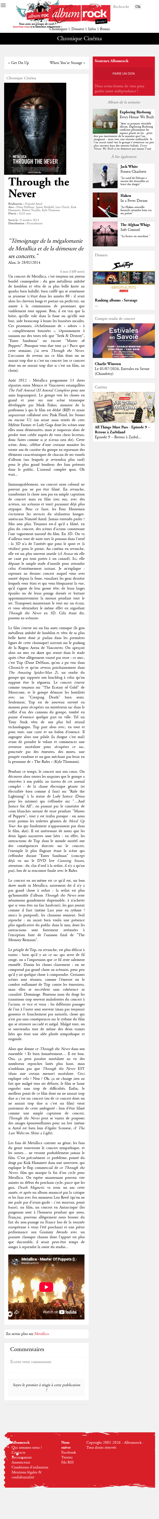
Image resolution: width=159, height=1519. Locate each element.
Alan (12, 262)
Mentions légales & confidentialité (27, 1475)
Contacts (18, 1452)
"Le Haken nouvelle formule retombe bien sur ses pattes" (136, 210)
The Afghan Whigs (135, 224)
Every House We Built (137, 117)
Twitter (67, 1457)
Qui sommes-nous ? (27, 1447)
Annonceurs (21, 1462)
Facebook (68, 1452)
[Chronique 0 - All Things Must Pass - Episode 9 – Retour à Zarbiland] (124, 411)
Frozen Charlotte (133, 171)
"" (124, 141)
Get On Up (20, 62)
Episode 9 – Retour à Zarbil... (118, 437)
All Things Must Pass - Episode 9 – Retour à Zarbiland (122, 430)
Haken (125, 195)
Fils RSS (67, 1462)
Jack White (129, 166)
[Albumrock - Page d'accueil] (79, 23)
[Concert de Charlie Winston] (124, 356)
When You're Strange (66, 62)
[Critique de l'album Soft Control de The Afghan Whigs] (105, 245)
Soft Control (130, 229)
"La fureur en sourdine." (135, 236)
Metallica (41, 1333)
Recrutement (22, 1457)
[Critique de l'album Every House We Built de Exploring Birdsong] (105, 132)
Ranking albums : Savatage (116, 300)
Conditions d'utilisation (30, 1467)
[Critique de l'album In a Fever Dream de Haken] (105, 216)
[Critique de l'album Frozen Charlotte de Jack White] (105, 187)
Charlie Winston (108, 363)
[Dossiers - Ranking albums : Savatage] (124, 293)
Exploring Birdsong (135, 112)
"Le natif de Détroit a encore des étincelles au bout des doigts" (134, 181)
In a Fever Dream (133, 200)
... (96, 305)
